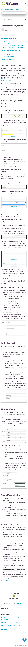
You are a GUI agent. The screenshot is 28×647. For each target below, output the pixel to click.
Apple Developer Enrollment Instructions (11, 625)
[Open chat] (24, 640)
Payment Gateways (15, 9)
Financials (7, 9)
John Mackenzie (9, 29)
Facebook (2, 587)
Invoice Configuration (8, 55)
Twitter (4, 587)
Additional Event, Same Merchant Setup (13, 45)
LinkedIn (6, 587)
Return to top (4, 608)
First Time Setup (7, 43)
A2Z (2, 9)
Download (9, 582)
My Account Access (8, 56)
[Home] (10, 5)
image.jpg (5, 580)
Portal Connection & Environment (12, 53)
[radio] (10, 596)
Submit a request (20, 603)
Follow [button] (14, 33)
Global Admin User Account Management (12, 622)
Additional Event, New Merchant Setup (13, 47)
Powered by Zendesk (22, 645)
